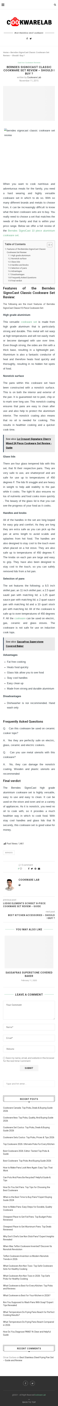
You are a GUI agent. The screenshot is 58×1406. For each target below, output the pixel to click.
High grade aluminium (20, 255)
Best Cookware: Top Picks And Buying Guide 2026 (27, 1161)
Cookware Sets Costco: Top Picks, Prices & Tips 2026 (28, 1137)
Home (6, 52)
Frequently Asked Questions (23, 277)
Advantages (16, 271)
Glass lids (15, 262)
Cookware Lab (40, 1395)
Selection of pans (19, 268)
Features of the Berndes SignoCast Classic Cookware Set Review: (26, 250)
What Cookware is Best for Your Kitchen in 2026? (26, 1295)
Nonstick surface (18, 258)
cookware (20, 618)
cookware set (29, 321)
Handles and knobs (20, 265)
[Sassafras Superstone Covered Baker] (29, 952)
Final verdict (16, 280)
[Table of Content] (49, 244)
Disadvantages (17, 274)
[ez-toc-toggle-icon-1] (48, 244)
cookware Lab (34, 77)
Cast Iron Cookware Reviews (29, 63)
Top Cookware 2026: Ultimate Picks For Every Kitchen (29, 1144)
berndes (9, 853)
